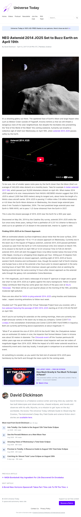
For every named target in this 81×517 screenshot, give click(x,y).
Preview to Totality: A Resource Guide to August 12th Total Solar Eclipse (37, 449)
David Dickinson (10, 47)
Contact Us (35, 508)
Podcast (18, 16)
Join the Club (34, 17)
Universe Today (26, 8)
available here (26, 417)
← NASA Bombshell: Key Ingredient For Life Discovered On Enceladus (33, 477)
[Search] (77, 18)
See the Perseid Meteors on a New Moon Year (26, 434)
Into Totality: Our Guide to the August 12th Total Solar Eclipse (33, 427)
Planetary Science (45, 47)
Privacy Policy (45, 508)
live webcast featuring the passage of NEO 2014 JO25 (25, 308)
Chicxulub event (42, 337)
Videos (10, 16)
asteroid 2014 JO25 (61, 131)
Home (4, 16)
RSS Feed (41, 17)
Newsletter (26, 16)
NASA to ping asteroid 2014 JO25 (36, 296)
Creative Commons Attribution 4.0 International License (49, 512)
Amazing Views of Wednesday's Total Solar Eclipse (29, 442)
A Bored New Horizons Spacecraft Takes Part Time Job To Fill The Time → (35, 487)
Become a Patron (67, 503)
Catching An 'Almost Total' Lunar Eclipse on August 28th (31, 456)
